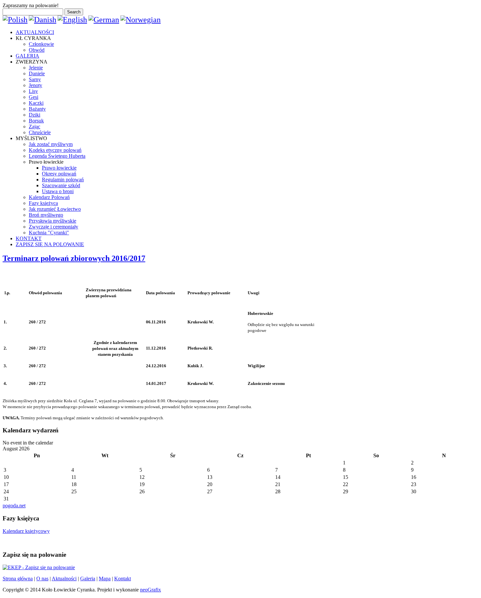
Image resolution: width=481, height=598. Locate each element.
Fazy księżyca (43, 203)
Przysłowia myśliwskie (52, 221)
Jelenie (36, 67)
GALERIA (27, 56)
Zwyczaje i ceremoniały (53, 226)
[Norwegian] (140, 19)
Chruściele (40, 132)
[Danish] (42, 19)
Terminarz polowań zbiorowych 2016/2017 (74, 258)
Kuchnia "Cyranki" (49, 232)
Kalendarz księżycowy (26, 531)
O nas (42, 578)
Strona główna (18, 578)
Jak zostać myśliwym (51, 144)
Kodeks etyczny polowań (55, 150)
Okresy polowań (59, 173)
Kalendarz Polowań (49, 197)
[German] (103, 19)
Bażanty (37, 109)
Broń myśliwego (46, 215)
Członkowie (41, 44)
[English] (72, 19)
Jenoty (35, 85)
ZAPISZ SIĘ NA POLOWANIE (50, 244)
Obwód (37, 50)
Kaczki (36, 103)
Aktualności (64, 578)
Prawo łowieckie (59, 168)
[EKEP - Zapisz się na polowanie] (39, 567)
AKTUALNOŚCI (35, 32)
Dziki (34, 115)
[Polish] (15, 19)
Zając (34, 126)
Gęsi (33, 97)
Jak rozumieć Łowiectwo (55, 209)
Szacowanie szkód (61, 185)
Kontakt (122, 578)
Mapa (105, 578)
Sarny (35, 79)
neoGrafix (150, 589)
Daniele (37, 73)
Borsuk (36, 120)
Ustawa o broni (58, 191)
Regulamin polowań (63, 179)
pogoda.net (14, 505)
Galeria (87, 578)
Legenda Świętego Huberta (57, 156)
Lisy (33, 91)
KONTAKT (29, 238)
